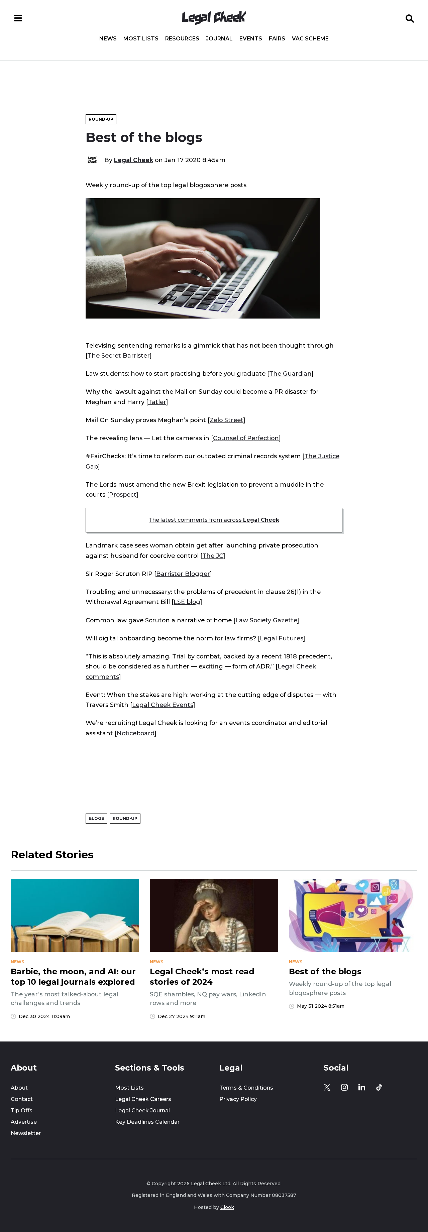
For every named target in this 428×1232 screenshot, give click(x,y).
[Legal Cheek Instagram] (344, 1087)
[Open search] (410, 18)
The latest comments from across (214, 520)
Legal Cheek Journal (142, 1110)
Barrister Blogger (183, 573)
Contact (22, 1099)
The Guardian (290, 373)
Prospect (122, 494)
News (108, 38)
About (19, 1088)
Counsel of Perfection (246, 438)
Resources (182, 38)
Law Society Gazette (266, 620)
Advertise (24, 1122)
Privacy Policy (238, 1099)
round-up (125, 818)
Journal (219, 38)
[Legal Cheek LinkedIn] (361, 1087)
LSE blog (187, 601)
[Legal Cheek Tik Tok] (379, 1087)
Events (250, 38)
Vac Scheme (310, 38)
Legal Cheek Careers (143, 1099)
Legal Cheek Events (162, 704)
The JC (212, 555)
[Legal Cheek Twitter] (327, 1087)
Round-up (101, 119)
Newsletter (26, 1133)
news (17, 962)
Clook (227, 1207)
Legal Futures (281, 638)
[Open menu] (18, 18)
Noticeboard (135, 733)
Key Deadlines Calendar (147, 1122)
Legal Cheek (133, 159)
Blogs (96, 818)
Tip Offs (21, 1110)
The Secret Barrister (119, 355)
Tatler (157, 401)
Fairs (277, 38)
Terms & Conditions (246, 1088)
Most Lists (140, 38)
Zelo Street (226, 419)
